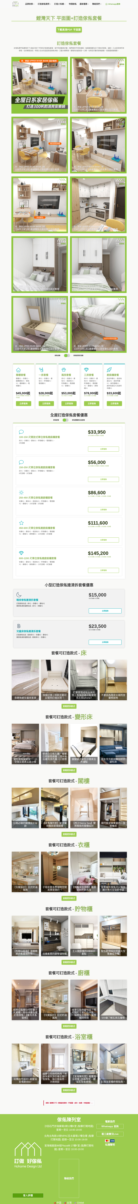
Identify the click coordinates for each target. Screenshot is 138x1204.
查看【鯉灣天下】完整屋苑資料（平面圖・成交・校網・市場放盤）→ (69, 1103)
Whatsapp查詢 (114, 4)
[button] (30, 4)
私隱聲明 (110, 1144)
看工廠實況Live (110, 1134)
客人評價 (28, 1195)
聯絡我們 (69, 1178)
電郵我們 (110, 1121)
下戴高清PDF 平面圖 (69, 29)
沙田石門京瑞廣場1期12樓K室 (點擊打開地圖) (69, 1126)
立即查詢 (23, 403)
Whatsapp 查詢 (110, 1126)
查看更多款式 (69, 706)
